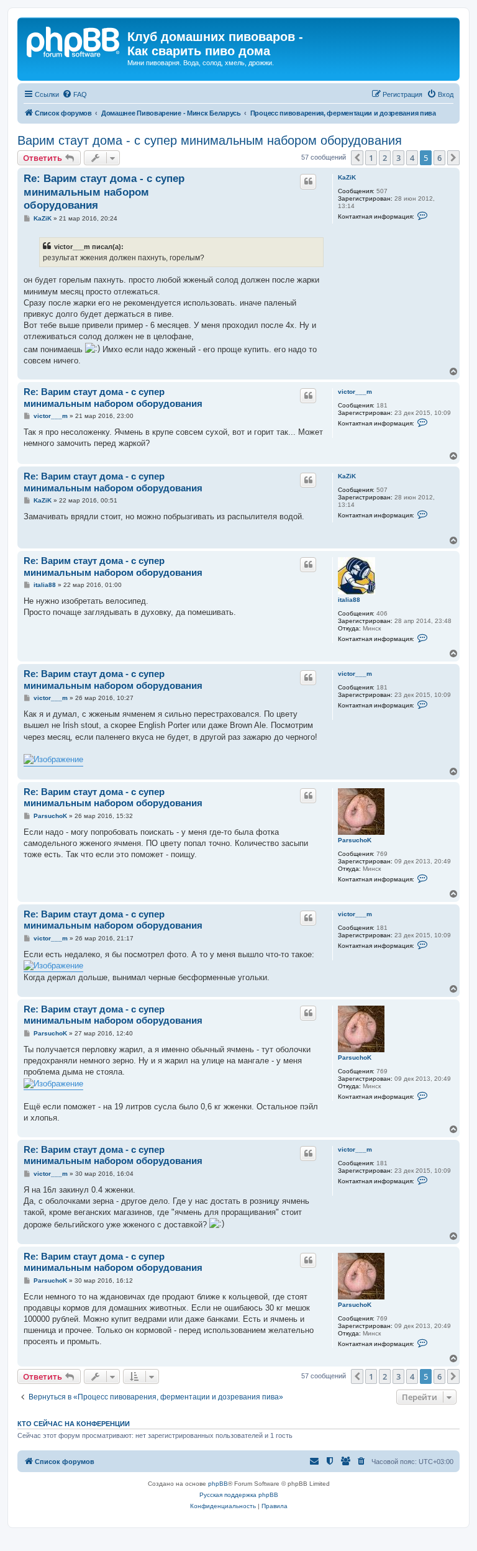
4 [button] (412, 157)
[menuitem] (74, 94)
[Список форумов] (73, 40)
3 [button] (398, 157)
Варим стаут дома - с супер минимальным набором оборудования (209, 140)
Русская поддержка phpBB (238, 1494)
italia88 (349, 599)
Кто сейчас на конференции (73, 1423)
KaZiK (347, 177)
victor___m (355, 391)
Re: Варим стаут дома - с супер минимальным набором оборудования (104, 192)
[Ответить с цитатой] (308, 181)
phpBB (218, 1483)
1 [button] (371, 157)
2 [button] (385, 157)
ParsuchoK (354, 840)
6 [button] (439, 157)
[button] (357, 157)
